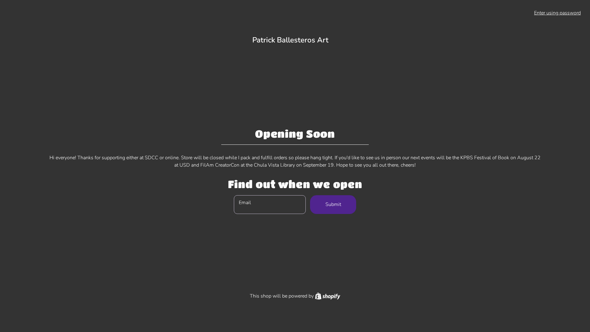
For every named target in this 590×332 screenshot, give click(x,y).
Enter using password (557, 13)
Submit (333, 204)
